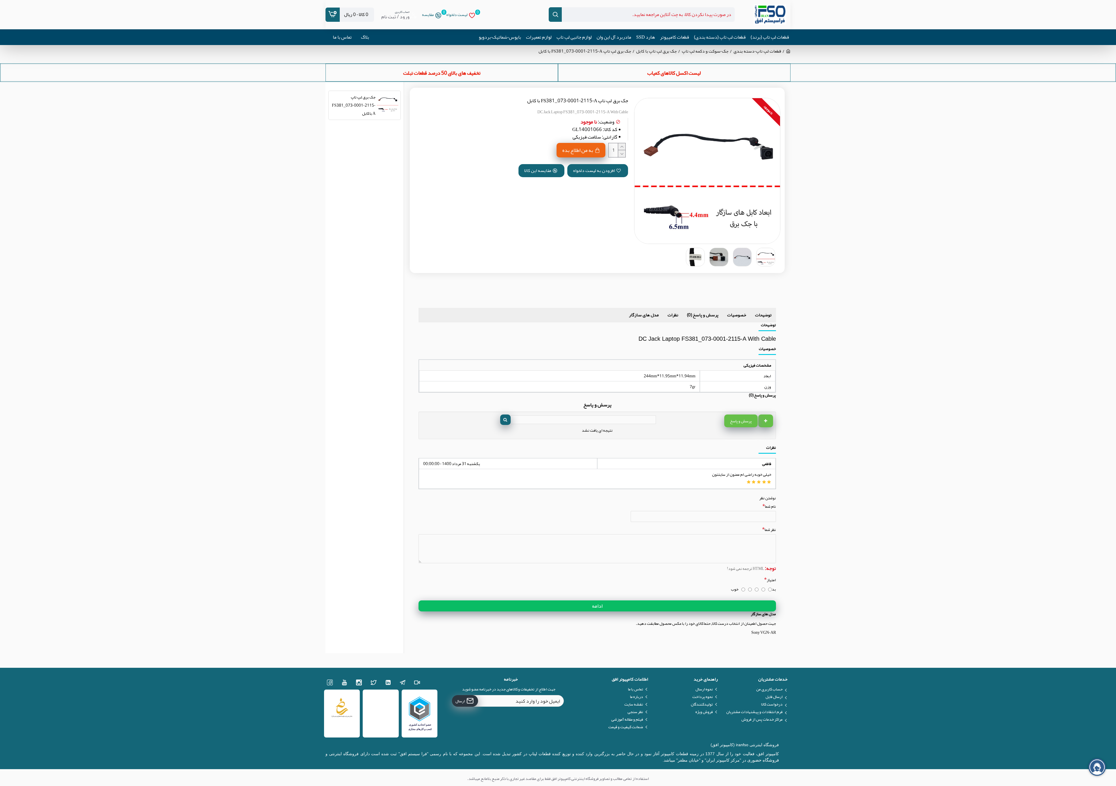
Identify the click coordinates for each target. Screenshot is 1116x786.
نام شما (770, 506)
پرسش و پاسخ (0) (702, 315)
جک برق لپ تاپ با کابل (656, 51)
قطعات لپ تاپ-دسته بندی (757, 51)
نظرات (673, 315)
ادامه (597, 606)
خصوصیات (736, 315)
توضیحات (763, 315)
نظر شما (770, 529)
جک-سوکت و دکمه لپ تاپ (705, 51)
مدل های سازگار (644, 315)
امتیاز (771, 580)
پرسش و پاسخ (741, 421)
